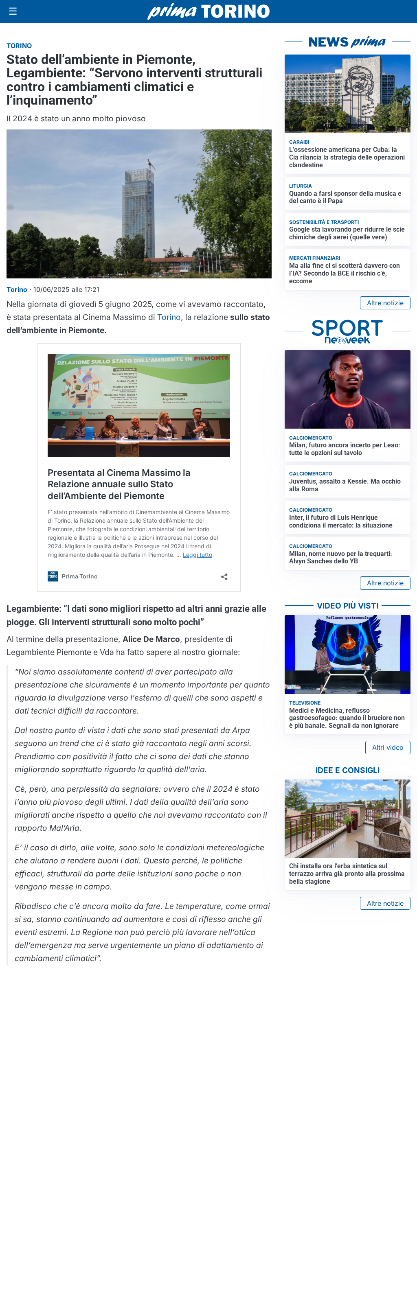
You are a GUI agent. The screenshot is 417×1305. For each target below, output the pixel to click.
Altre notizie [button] (385, 303)
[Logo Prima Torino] (208, 11)
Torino (168, 317)
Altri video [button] (388, 747)
